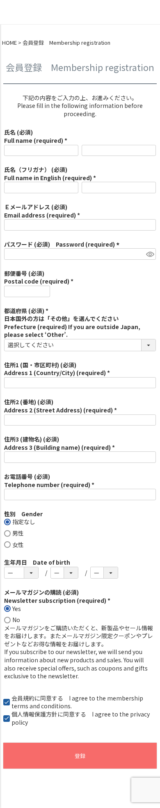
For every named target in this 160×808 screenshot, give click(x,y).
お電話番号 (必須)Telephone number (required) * (49, 480)
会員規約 (22, 698)
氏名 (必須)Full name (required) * (35, 136)
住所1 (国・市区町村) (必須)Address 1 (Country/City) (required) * (57, 369)
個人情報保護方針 (34, 714)
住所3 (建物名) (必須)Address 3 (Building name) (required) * (59, 443)
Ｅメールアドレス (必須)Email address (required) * (42, 211)
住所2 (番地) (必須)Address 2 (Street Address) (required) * (60, 406)
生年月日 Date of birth (37, 562)
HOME (9, 42)
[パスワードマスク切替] (149, 254)
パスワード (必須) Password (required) (63, 244)
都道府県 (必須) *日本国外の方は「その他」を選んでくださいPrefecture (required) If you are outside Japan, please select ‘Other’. (72, 323)
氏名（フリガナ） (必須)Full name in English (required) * (50, 173)
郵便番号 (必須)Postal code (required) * (38, 277)
